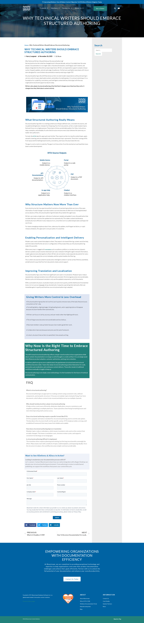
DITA (34, 136)
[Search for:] (103, 50)
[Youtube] (118, 8)
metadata (48, 249)
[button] (115, 8)
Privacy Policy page (29, 601)
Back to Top (117, 619)
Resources (66, 8)
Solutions (54, 8)
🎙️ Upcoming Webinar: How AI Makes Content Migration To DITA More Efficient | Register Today (72, 2)
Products (43, 8)
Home (26, 45)
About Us (78, 8)
